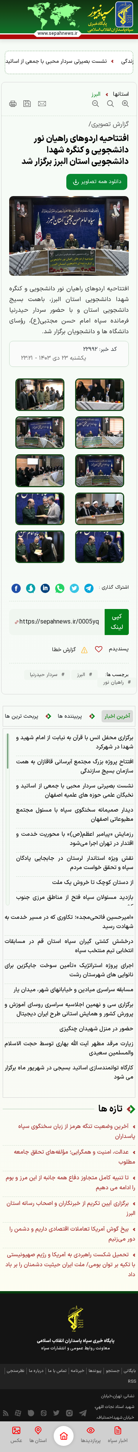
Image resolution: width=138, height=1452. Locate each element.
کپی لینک (117, 622)
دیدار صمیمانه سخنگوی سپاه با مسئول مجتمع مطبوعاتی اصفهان (74, 815)
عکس (16, 1441)
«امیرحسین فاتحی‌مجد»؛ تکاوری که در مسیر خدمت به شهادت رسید (69, 922)
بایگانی (130, 1371)
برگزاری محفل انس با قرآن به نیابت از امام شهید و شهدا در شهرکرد (74, 742)
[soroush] (30, 588)
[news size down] (95, 103)
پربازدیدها (91, 1441)
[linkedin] (59, 588)
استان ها (38, 1441)
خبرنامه (77, 1371)
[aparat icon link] (18, 1412)
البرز (95, 94)
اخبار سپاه (118, 1441)
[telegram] (89, 588)
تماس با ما (57, 1371)
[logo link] (110, 17)
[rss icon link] (5, 1412)
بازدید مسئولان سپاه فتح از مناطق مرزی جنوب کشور (74, 902)
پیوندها (95, 1371)
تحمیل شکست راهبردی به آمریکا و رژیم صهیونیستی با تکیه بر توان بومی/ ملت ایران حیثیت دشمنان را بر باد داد (70, 1265)
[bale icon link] (31, 1412)
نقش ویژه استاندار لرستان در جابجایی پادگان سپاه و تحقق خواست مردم (74, 863)
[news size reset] (109, 103)
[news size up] (124, 103)
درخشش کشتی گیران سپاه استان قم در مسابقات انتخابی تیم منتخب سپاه (69, 946)
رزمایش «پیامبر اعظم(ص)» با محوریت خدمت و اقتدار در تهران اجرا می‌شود (74, 839)
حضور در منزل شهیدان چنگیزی (96, 1029)
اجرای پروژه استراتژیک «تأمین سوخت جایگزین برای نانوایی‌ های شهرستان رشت (69, 970)
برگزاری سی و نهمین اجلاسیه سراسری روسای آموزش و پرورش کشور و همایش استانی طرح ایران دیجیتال (69, 1009)
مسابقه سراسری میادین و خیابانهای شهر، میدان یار (73, 989)
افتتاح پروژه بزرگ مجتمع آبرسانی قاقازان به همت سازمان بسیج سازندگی (74, 767)
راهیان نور (113, 682)
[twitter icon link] (56, 1412)
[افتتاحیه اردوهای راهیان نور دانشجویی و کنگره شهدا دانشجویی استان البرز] (99, 394)
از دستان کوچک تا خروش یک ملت (92, 882)
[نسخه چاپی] (12, 103)
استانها (121, 94)
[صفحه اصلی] (64, 1436)
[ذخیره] (27, 103)
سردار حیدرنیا (44, 675)
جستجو (113, 1371)
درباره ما (36, 1371)
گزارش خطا (64, 650)
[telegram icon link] (83, 1412)
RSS (132, 1381)
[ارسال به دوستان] (42, 103)
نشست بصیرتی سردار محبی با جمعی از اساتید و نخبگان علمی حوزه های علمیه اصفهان (74, 791)
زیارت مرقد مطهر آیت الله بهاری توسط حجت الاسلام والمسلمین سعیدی (69, 1048)
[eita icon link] (44, 1412)
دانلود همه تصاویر (101, 182)
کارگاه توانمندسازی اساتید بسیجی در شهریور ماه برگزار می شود (69, 1073)
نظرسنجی (16, 1371)
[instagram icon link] (69, 1412)
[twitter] (74, 588)
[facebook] (16, 588)
